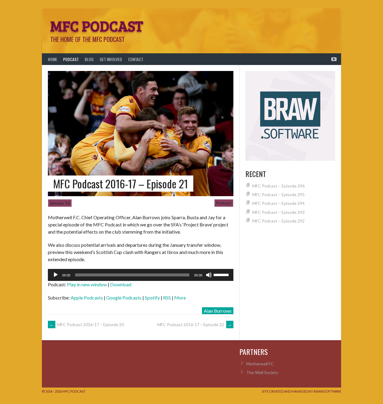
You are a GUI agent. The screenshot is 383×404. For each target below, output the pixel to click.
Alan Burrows (218, 311)
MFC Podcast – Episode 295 (278, 194)
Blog (89, 59)
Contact (135, 59)
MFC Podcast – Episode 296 (278, 185)
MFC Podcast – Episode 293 (278, 212)
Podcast (71, 59)
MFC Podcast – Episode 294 (278, 203)
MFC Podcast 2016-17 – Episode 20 (86, 324)
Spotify (152, 297)
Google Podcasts (124, 297)
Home (52, 59)
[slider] (222, 274)
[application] (140, 275)
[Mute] (209, 275)
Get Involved (111, 59)
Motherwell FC (260, 363)
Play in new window (87, 284)
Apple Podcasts (87, 297)
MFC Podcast (96, 25)
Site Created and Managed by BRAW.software (301, 391)
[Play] (56, 275)
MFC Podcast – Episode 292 (278, 220)
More (180, 297)
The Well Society (262, 372)
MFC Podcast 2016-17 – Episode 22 (194, 324)
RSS (167, 297)
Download (120, 284)
